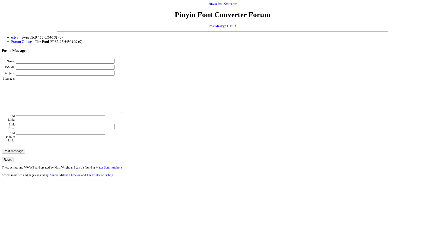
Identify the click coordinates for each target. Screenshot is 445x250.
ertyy (15, 37)
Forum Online (21, 42)
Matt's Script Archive (109, 167)
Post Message (217, 26)
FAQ (233, 26)
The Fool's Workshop (100, 175)
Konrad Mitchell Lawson (65, 175)
